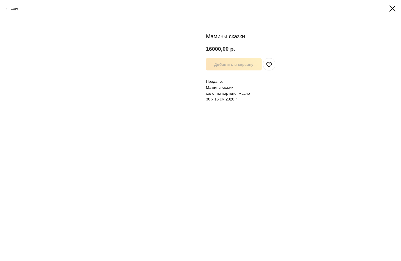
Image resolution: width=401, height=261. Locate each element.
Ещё (14, 8)
